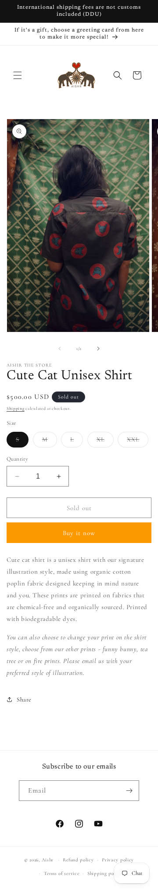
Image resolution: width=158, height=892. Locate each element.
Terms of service (61, 873)
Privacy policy (118, 860)
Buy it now (79, 533)
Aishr (48, 860)
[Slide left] (59, 348)
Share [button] (24, 699)
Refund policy (78, 860)
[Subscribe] (129, 790)
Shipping (16, 408)
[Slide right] (98, 348)
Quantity (17, 458)
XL (105, 441)
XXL (137, 441)
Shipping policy (104, 873)
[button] (17, 75)
